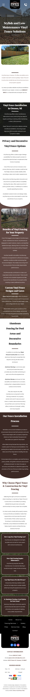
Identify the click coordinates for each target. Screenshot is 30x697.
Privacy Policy (22, 690)
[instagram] (18, 645)
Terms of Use (15, 690)
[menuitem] (10, 620)
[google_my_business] (15, 645)
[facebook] (11, 645)
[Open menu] (3, 5)
